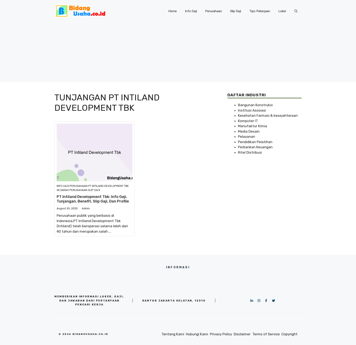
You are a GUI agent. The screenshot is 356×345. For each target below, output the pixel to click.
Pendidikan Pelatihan (255, 142)
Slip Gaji (235, 11)
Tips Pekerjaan (259, 11)
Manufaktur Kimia (252, 126)
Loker (282, 11)
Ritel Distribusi (250, 152)
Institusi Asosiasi (252, 110)
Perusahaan (213, 11)
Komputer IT (248, 121)
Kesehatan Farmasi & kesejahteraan (268, 115)
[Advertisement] (178, 53)
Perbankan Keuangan (255, 147)
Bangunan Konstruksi (255, 105)
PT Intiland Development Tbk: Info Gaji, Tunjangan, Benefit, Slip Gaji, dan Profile (93, 199)
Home (172, 11)
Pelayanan (246, 136)
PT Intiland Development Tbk (108, 185)
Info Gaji (191, 11)
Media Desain (249, 131)
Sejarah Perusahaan (72, 190)
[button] (296, 11)
